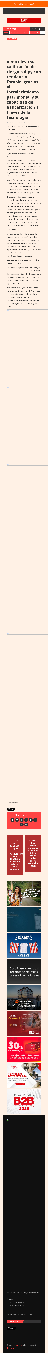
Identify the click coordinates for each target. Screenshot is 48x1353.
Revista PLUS (18, 1345)
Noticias (25, 33)
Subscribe (11, 1348)
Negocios (15, 33)
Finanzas (12, 39)
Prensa (10, 122)
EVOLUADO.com (26, 1315)
